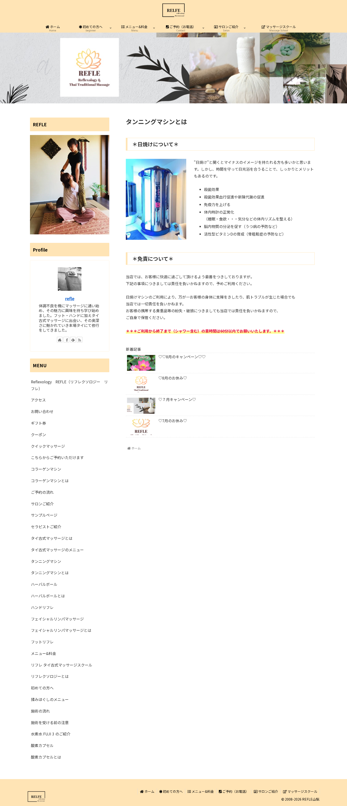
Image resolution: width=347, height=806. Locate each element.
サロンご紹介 (42, 503)
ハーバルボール (44, 584)
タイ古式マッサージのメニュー (57, 550)
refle (69, 298)
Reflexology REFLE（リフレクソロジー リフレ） (69, 385)
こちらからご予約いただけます (59, 457)
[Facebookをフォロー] (66, 339)
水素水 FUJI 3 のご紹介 (50, 734)
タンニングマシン (46, 561)
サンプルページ (44, 515)
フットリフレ (42, 642)
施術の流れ (40, 711)
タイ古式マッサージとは (51, 538)
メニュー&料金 (43, 653)
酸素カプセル (42, 745)
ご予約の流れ (42, 492)
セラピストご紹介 (46, 526)
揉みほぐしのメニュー (50, 699)
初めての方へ (42, 688)
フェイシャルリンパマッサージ (57, 619)
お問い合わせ (42, 411)
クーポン (38, 434)
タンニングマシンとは (50, 572)
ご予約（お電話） (235, 791)
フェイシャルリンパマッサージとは (61, 630)
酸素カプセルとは (46, 757)
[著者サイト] (60, 339)
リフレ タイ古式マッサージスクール (61, 665)
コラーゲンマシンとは (50, 480)
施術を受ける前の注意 (50, 722)
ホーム (149, 791)
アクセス (38, 400)
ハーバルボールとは (48, 596)
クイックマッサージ (48, 446)
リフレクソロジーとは (50, 676)
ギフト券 (38, 423)
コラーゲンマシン (46, 469)
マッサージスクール (302, 791)
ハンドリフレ (42, 607)
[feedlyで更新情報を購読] (73, 339)
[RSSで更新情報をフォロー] (79, 339)
